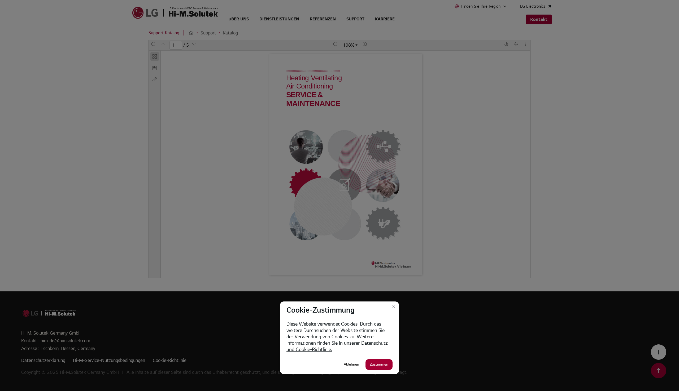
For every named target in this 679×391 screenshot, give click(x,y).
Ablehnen (351, 364)
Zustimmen (379, 364)
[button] (393, 307)
